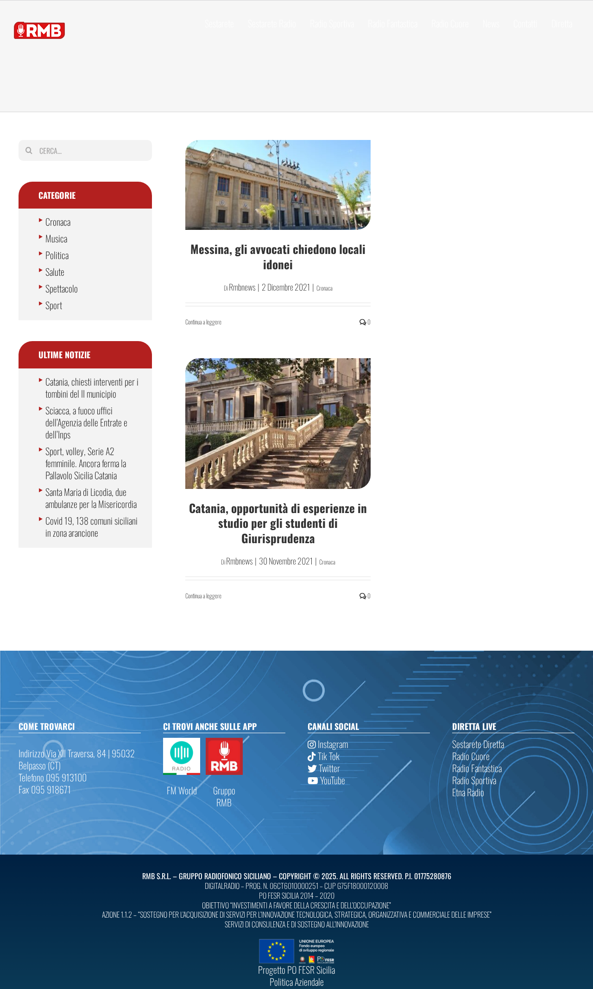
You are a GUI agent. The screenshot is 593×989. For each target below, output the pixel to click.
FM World (182, 790)
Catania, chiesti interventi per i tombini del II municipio (92, 387)
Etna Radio (468, 792)
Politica (57, 255)
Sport (53, 305)
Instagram (332, 744)
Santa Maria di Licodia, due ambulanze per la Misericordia (91, 498)
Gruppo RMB (224, 796)
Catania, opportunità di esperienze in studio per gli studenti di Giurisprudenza (278, 522)
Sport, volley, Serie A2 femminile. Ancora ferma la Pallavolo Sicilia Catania (85, 463)
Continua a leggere (203, 321)
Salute (54, 272)
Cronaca (324, 287)
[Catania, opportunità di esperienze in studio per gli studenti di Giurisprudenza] (278, 423)
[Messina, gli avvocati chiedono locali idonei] (278, 185)
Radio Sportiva (474, 780)
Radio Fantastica (477, 768)
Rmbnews (242, 287)
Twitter (328, 768)
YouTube (331, 780)
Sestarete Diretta (478, 744)
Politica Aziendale (297, 982)
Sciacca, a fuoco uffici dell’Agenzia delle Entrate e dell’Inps (86, 422)
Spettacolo (61, 288)
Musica (56, 238)
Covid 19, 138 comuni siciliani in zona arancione (91, 526)
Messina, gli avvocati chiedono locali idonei (278, 256)
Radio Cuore (471, 756)
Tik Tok (328, 756)
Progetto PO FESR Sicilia (296, 969)
